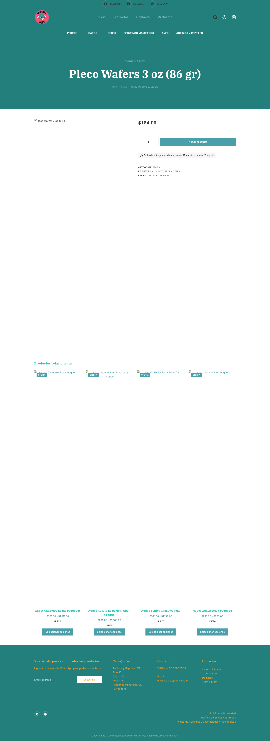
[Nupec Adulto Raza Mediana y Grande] (109, 487)
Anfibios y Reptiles (189, 33)
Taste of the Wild (158, 175)
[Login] (224, 17)
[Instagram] (45, 714)
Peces (112, 33)
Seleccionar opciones (57, 631)
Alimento (157, 171)
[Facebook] (37, 714)
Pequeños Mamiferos (139, 33)
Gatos (92, 33)
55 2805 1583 (177, 668)
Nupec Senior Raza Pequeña (160, 610)
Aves (165, 33)
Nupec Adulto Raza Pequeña (212, 610)
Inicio (102, 17)
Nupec (57, 621)
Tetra (176, 171)
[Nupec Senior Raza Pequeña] (160, 487)
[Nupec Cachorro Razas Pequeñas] (57, 487)
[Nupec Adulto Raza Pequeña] (212, 487)
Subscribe (89, 679)
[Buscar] (215, 17)
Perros (72, 33)
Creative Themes (168, 735)
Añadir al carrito (198, 141)
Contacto (143, 17)
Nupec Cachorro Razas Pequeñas (57, 610)
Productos (120, 17)
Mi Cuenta (165, 17)
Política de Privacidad (223, 713)
